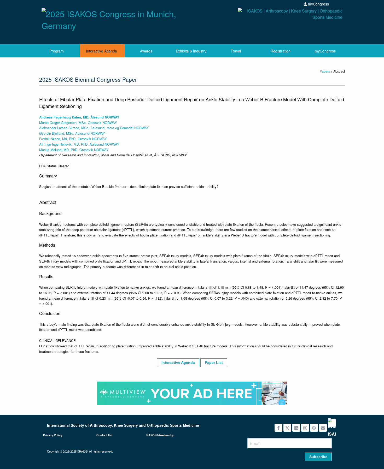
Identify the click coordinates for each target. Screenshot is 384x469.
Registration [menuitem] (280, 51)
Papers (325, 71)
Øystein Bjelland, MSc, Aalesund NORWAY (72, 133)
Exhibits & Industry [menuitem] (191, 51)
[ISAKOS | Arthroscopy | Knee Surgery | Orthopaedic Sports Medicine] (269, 24)
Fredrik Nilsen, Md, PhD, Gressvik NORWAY (73, 138)
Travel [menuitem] (236, 51)
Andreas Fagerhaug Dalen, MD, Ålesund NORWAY (79, 117)
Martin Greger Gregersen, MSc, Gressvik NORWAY (78, 122)
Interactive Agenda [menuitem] (101, 51)
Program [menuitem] (56, 51)
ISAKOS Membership (160, 435)
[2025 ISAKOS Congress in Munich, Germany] (115, 18)
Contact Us (104, 435)
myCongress (318, 4)
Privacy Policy (52, 435)
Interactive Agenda (178, 362)
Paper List (214, 362)
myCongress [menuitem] (325, 51)
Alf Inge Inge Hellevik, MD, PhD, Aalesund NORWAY (79, 144)
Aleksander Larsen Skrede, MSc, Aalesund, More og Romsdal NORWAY (94, 127)
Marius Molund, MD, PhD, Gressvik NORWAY (74, 149)
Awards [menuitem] (146, 51)
